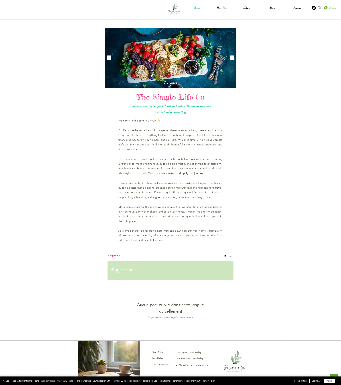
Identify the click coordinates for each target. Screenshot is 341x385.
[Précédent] (109, 58)
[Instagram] (319, 8)
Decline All (316, 380)
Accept (329, 380)
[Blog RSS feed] (225, 256)
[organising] (176, 83)
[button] (229, 256)
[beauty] (170, 83)
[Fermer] (337, 381)
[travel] (164, 83)
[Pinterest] (314, 8)
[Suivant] (232, 58)
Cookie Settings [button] (300, 380)
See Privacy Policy (207, 380)
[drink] (167, 83)
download (181, 230)
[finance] (173, 83)
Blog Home (114, 255)
